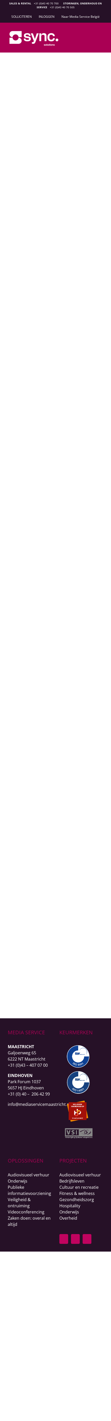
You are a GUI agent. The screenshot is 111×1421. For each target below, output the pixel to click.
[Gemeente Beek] (52, 394)
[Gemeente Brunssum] (52, 228)
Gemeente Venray (52, 134)
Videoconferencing (26, 1212)
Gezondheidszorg (76, 1199)
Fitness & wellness (77, 1193)
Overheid (52, 142)
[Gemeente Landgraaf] (52, 844)
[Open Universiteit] (52, 532)
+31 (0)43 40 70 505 (62, 7)
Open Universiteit (52, 571)
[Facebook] (63, 1239)
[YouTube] (87, 1239)
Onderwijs (34, 579)
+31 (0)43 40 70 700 (46, 3)
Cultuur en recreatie (79, 1187)
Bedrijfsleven (71, 1181)
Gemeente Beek (52, 444)
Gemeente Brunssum (52, 294)
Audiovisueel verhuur (28, 1175)
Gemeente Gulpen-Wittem (52, 743)
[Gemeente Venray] (52, 68)
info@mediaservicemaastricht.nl (39, 1104)
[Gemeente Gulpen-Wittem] (52, 674)
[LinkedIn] (75, 1239)
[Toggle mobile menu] (101, 35)
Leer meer (52, 215)
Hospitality (69, 1206)
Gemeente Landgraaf (52, 906)
